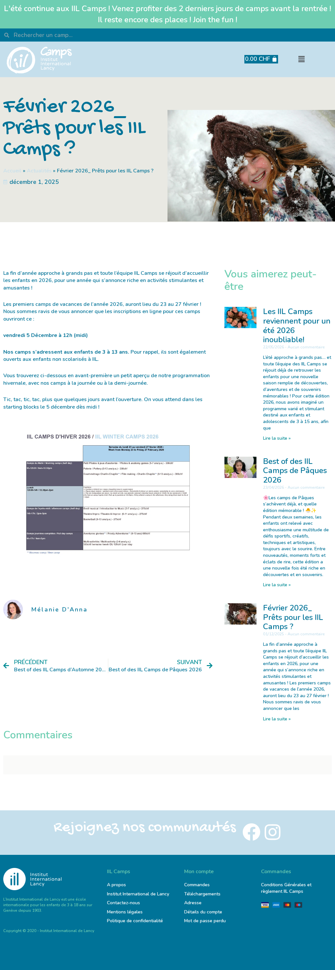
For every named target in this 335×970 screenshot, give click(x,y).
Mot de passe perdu (205, 921)
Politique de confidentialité (135, 921)
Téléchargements (202, 894)
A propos (116, 885)
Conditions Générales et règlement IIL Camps (286, 888)
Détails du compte (203, 912)
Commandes (197, 885)
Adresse (193, 903)
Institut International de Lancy (138, 894)
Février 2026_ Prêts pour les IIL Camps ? (293, 617)
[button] (301, 59)
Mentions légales (125, 912)
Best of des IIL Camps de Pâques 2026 (295, 470)
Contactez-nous (123, 903)
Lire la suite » (277, 438)
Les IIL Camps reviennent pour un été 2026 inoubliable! (296, 325)
